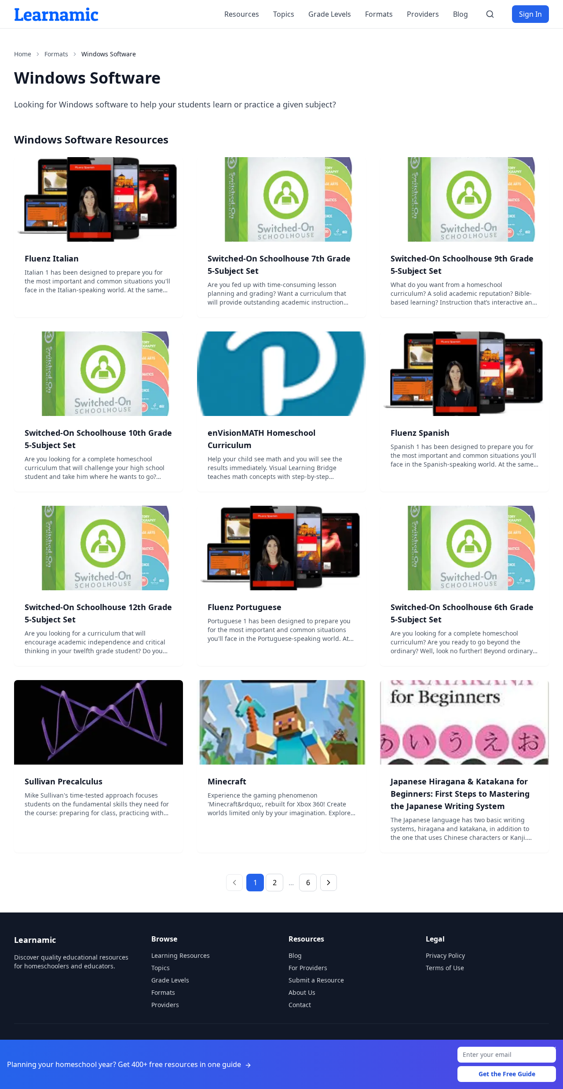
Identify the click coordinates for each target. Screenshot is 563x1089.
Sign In (530, 14)
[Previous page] (234, 882)
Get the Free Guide (507, 1074)
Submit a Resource (316, 980)
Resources (241, 14)
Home (22, 54)
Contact (300, 1005)
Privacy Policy (445, 955)
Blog (460, 14)
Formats (379, 14)
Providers (423, 14)
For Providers (308, 968)
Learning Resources (180, 955)
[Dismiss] (553, 1049)
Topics (283, 14)
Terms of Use (445, 968)
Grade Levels (329, 14)
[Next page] (328, 882)
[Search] (490, 14)
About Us (302, 992)
